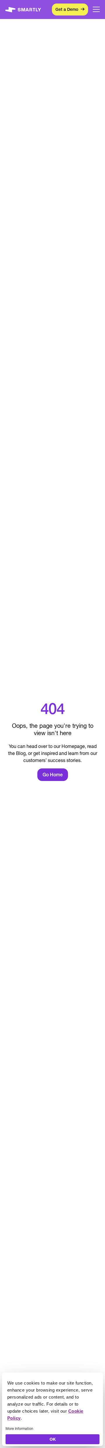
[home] (23, 9)
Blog (21, 753)
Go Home (53, 774)
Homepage (73, 746)
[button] (96, 9)
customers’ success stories (51, 760)
